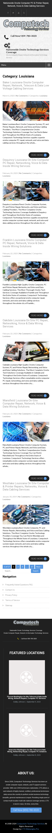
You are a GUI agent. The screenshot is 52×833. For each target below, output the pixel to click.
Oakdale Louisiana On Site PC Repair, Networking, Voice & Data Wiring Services (25, 323)
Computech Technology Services (31, 823)
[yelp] (24, 12)
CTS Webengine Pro (30, 829)
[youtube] (18, 12)
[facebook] (8, 12)
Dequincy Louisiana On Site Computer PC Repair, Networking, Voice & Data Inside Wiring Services (26, 163)
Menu (3, 65)
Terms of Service (12, 600)
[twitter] (13, 12)
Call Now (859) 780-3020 (26, 810)
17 (32, 567)
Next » (39, 567)
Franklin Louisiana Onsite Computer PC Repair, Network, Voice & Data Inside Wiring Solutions (25, 243)
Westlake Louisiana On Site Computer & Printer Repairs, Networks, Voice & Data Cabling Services (26, 486)
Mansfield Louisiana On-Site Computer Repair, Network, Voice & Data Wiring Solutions (24, 403)
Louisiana (43, 96)
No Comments (22, 96)
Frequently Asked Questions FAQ (19, 585)
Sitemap (8, 605)
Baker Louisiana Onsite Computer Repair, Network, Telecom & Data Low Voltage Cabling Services (26, 85)
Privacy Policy (11, 595)
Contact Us (10, 590)
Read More (38, 155)
